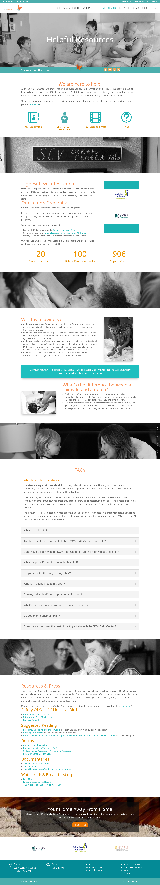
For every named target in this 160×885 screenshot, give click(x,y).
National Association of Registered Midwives (65, 233)
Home (57, 8)
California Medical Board (64, 230)
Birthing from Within (33, 732)
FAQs (126, 126)
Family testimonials (132, 867)
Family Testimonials (129, 8)
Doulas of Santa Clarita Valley (37, 753)
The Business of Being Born (36, 763)
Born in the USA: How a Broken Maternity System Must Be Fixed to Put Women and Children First (69, 735)
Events (153, 8)
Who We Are (89, 8)
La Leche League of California (37, 782)
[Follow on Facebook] (105, 69)
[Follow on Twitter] (110, 69)
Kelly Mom (28, 779)
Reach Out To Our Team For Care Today (135, 2)
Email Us (154, 2)
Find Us (17, 864)
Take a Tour (80, 824)
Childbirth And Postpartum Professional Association (48, 751)
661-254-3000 (30, 70)
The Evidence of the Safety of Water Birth (43, 784)
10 (157, 450)
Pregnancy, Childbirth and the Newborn (41, 729)
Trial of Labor (29, 766)
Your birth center (94, 870)
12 (157, 454)
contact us (34, 104)
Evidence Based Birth (33, 720)
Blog (144, 8)
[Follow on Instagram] (114, 69)
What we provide (94, 867)
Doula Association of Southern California (42, 748)
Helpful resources (131, 864)
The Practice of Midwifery (64, 128)
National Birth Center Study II (37, 714)
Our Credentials (33, 126)
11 (157, 452)
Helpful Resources (107, 8)
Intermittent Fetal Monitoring (37, 717)
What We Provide (71, 8)
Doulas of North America (35, 745)
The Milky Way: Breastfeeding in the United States (47, 769)
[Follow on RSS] (118, 69)
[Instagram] (27, 1)
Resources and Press (95, 126)
